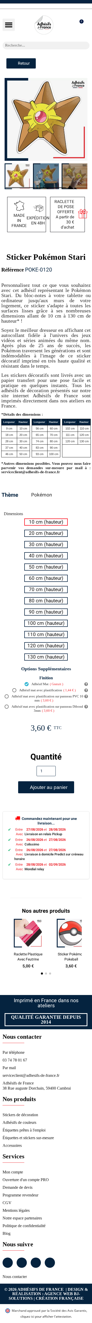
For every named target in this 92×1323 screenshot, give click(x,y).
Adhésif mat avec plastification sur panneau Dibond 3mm (47, 709)
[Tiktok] (50, 1263)
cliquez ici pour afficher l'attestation (45, 1316)
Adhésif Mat (47, 684)
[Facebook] (8, 1263)
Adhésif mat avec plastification (47, 690)
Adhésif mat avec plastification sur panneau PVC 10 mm (47, 698)
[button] (9, 25)
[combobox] (39, 45)
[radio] (46, 522)
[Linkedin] (36, 1263)
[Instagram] (22, 1263)
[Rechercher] (85, 45)
